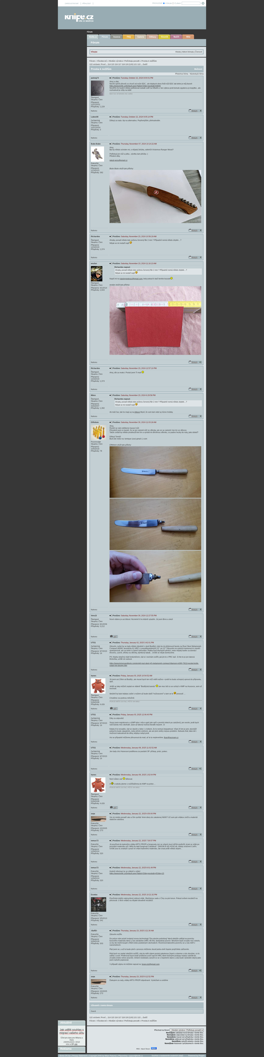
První (103, 64)
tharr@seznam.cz (171, 737)
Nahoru (94, 111)
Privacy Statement (79, 1056)
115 (112, 64)
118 (123, 64)
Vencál (94, 616)
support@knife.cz (135, 1056)
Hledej (178, 52)
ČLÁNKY (177, 3)
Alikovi (137, 412)
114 (109, 64)
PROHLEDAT (157, 3)
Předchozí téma (181, 74)
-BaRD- (94, 931)
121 (135, 64)
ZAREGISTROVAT (72, 3)
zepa (93, 814)
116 (116, 64)
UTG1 (93, 643)
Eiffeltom (95, 422)
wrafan (94, 263)
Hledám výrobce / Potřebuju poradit (124, 61)
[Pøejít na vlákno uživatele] (114, 636)
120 (131, 64)
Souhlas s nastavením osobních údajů (167, 1056)
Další (145, 64)
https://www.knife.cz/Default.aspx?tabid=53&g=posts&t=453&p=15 (137, 873)
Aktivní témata (188, 52)
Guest (93, 1011)
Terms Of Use (65, 1056)
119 (126, 64)
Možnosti (198, 69)
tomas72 (95, 841)
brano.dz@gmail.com (151, 964)
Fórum (90, 32)
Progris (202, 1056)
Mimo (93, 395)
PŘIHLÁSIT (86, 3)
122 (139, 64)
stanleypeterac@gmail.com (131, 279)
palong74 (95, 78)
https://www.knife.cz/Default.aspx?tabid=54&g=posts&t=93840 (135, 86)
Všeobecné (102, 61)
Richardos (95, 236)
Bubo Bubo (96, 144)
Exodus (94, 895)
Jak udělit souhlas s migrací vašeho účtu (71, 1031)
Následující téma (197, 74)
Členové (198, 52)
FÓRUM (168, 3)
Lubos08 (94, 117)
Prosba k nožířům (149, 61)
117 (119, 64)
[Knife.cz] (79, 21)
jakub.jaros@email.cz (118, 160)
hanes (93, 676)
